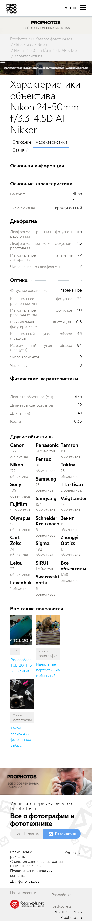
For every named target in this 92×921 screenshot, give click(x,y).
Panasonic (47, 445)
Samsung (46, 479)
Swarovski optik (47, 580)
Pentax (43, 459)
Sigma (43, 543)
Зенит (67, 518)
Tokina (68, 465)
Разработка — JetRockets (62, 900)
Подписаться (65, 833)
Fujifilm (18, 504)
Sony (15, 484)
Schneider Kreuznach (47, 521)
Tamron (69, 445)
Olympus (20, 518)
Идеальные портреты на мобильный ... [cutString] (48, 670)
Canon (17, 445)
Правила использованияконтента (31, 873)
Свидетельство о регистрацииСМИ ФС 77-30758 (36, 864)
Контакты (72, 853)
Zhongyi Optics (69, 540)
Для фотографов (24, 881)
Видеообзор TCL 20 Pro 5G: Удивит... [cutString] (21, 665)
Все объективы (73, 566)
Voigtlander (74, 498)
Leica (16, 563)
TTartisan (72, 484)
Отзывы (19, 150)
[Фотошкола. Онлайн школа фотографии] (27, 903)
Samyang (46, 498)
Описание (21, 142)
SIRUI (42, 563)
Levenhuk (21, 582)
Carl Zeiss (15, 540)
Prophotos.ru (71, 917)
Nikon (16, 465)
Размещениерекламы (21, 854)
